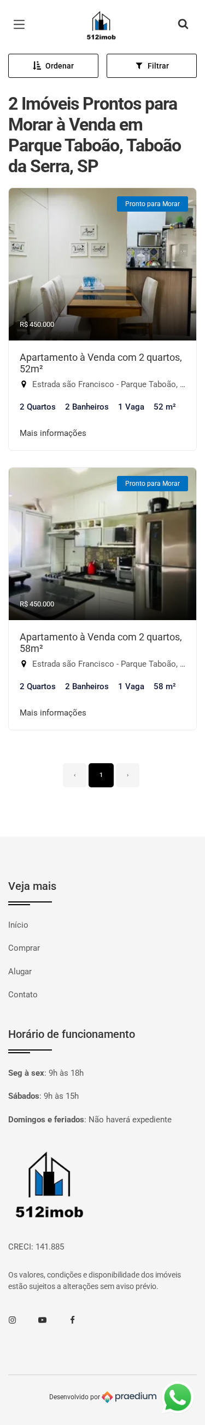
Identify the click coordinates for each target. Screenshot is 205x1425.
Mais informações (53, 433)
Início (18, 925)
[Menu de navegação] (22, 24)
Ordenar (59, 65)
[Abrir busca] (183, 25)
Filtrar (158, 65)
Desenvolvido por (75, 1397)
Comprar (24, 948)
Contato (23, 995)
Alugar (20, 972)
